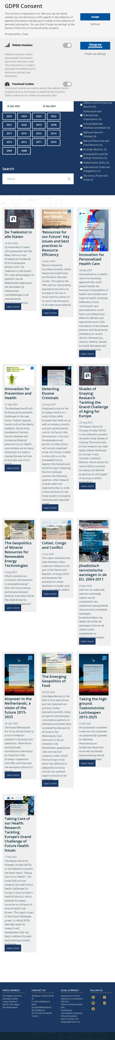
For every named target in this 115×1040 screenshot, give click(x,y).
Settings (95, 24)
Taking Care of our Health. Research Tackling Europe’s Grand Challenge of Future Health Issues (18, 834)
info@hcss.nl (44, 1001)
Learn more (12, 306)
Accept (95, 16)
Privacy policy (13, 34)
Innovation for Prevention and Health (18, 393)
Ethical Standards (69, 1016)
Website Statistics (22, 45)
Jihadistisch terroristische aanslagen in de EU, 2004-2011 (93, 572)
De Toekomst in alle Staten (18, 234)
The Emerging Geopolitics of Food (54, 681)
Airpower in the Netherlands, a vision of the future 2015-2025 (18, 707)
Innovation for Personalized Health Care (91, 259)
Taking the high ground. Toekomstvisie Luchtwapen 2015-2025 (93, 707)
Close (25, 34)
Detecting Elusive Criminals (50, 393)
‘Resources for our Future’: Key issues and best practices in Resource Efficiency (55, 243)
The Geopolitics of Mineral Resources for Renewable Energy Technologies (18, 554)
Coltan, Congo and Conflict (54, 545)
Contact (35, 1016)
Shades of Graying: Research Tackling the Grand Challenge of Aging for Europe (93, 402)
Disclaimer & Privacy (70, 996)
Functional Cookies (23, 83)
